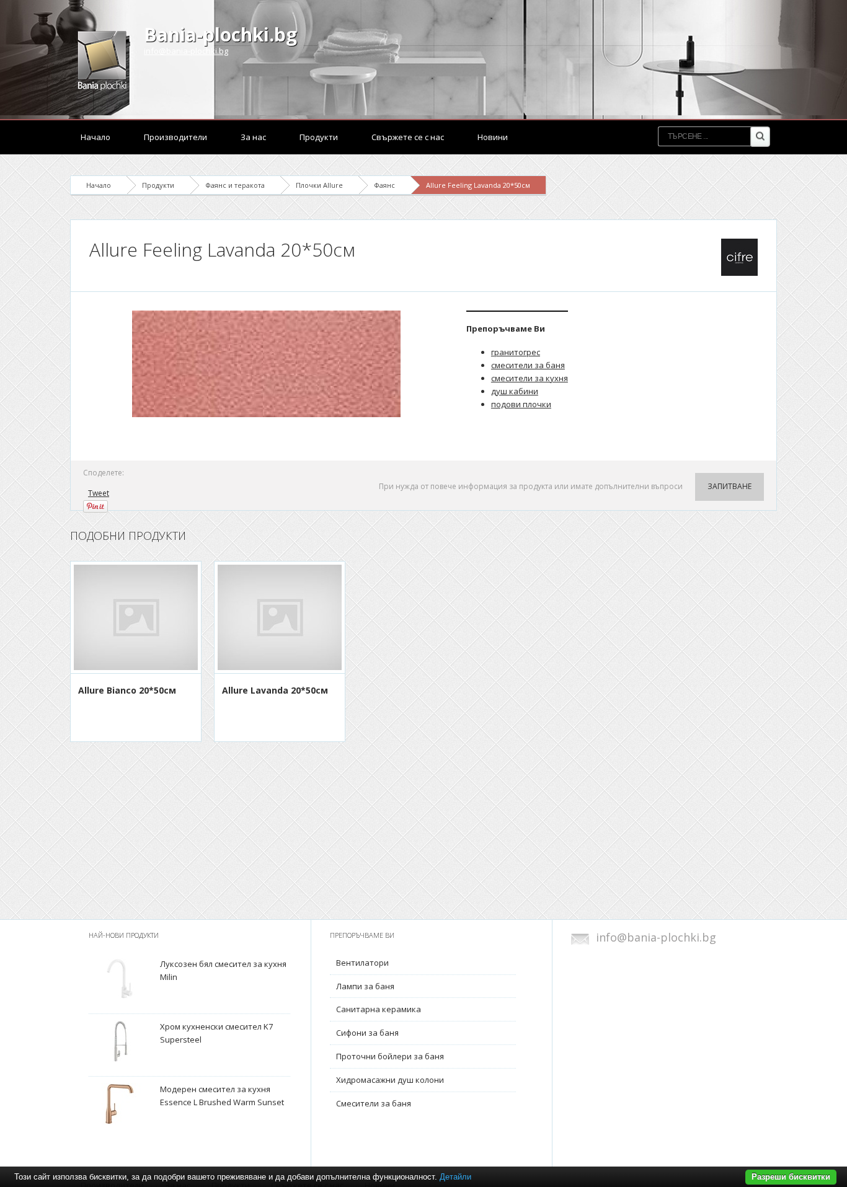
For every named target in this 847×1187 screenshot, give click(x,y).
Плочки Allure (319, 185)
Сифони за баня (367, 1032)
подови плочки (521, 404)
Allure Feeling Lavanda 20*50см (478, 185)
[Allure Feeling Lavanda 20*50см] (268, 364)
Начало (95, 137)
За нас (253, 137)
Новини (492, 137)
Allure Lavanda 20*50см (275, 690)
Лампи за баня (365, 986)
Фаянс (384, 185)
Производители (175, 137)
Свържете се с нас (407, 137)
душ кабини (514, 391)
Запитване (729, 486)
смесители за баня (528, 365)
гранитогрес (515, 352)
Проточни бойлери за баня (390, 1056)
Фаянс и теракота (235, 185)
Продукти (318, 137)
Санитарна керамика (378, 1009)
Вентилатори (362, 962)
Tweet (98, 493)
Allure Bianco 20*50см (127, 690)
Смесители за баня (373, 1103)
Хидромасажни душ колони (390, 1079)
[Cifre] (739, 257)
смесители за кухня (529, 378)
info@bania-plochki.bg (186, 50)
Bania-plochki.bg (220, 34)
